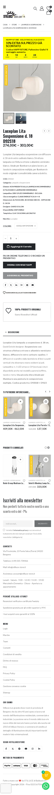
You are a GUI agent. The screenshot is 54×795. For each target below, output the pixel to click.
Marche (6, 635)
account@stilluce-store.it (24, 574)
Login (5, 628)
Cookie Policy (9, 680)
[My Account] (41, 9)
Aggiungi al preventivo (20, 275)
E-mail (32, 285)
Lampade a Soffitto (35, 422)
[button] (5, 7)
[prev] (44, 131)
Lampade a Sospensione (20, 183)
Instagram (32, 749)
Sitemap (6, 692)
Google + (21, 285)
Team (5, 641)
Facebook (5, 285)
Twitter (12, 749)
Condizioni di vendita (12, 654)
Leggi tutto (20, 459)
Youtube (26, 749)
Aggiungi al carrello (21, 246)
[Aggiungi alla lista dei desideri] (24, 422)
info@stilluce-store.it (17, 567)
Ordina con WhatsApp (19, 264)
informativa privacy (21, 530)
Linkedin (39, 749)
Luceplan (14, 219)
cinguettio (10, 285)
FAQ (5, 667)
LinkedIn (16, 285)
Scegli (20, 401)
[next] (49, 131)
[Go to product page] (14, 466)
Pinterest (27, 285)
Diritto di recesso (10, 660)
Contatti (6, 648)
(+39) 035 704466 (20, 561)
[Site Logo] (14, 14)
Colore (7, 226)
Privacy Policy (9, 673)
